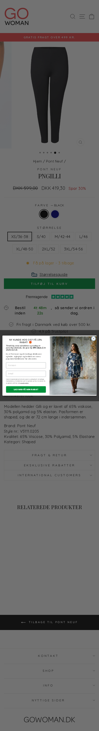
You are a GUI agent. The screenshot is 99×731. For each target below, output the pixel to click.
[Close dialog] (93, 338)
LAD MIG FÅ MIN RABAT (26, 389)
